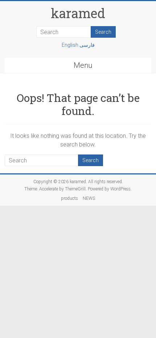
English (70, 45)
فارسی (87, 45)
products (69, 198)
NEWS (89, 198)
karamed (78, 13)
